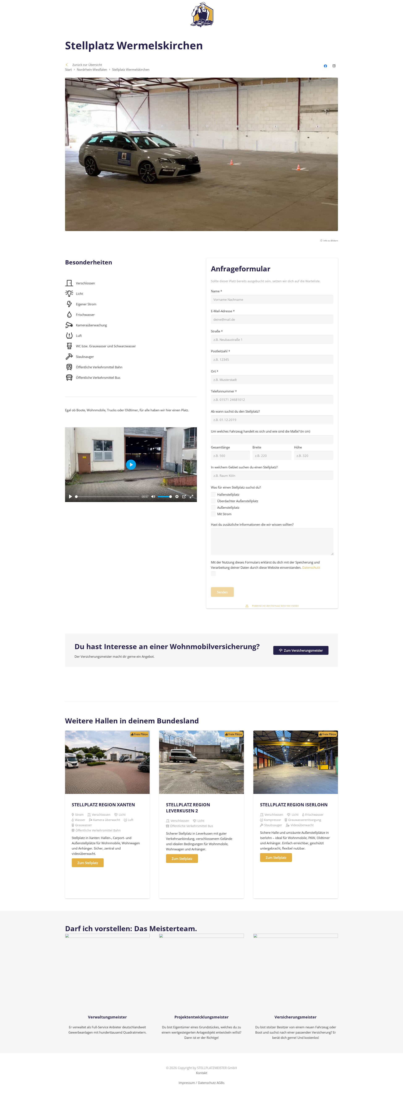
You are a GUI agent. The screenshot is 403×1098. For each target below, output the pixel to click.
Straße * (217, 331)
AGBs (220, 1083)
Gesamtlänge (220, 447)
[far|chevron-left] (68, 64)
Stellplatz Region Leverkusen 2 (188, 808)
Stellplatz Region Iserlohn (294, 805)
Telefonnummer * (224, 391)
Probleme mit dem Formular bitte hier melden (275, 605)
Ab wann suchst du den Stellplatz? (235, 411)
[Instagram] (334, 66)
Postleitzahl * (220, 351)
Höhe (298, 447)
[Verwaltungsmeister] (107, 987)
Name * (216, 291)
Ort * (214, 371)
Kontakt (201, 1073)
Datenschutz (310, 567)
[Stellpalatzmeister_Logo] (201, 14)
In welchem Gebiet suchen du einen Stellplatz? (244, 467)
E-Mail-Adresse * (223, 311)
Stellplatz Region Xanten (103, 805)
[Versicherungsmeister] (296, 987)
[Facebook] (326, 66)
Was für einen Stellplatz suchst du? (236, 500)
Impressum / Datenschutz (197, 1083)
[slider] (107, 496)
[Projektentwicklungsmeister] (201, 987)
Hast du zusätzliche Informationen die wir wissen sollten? (252, 524)
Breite (257, 447)
